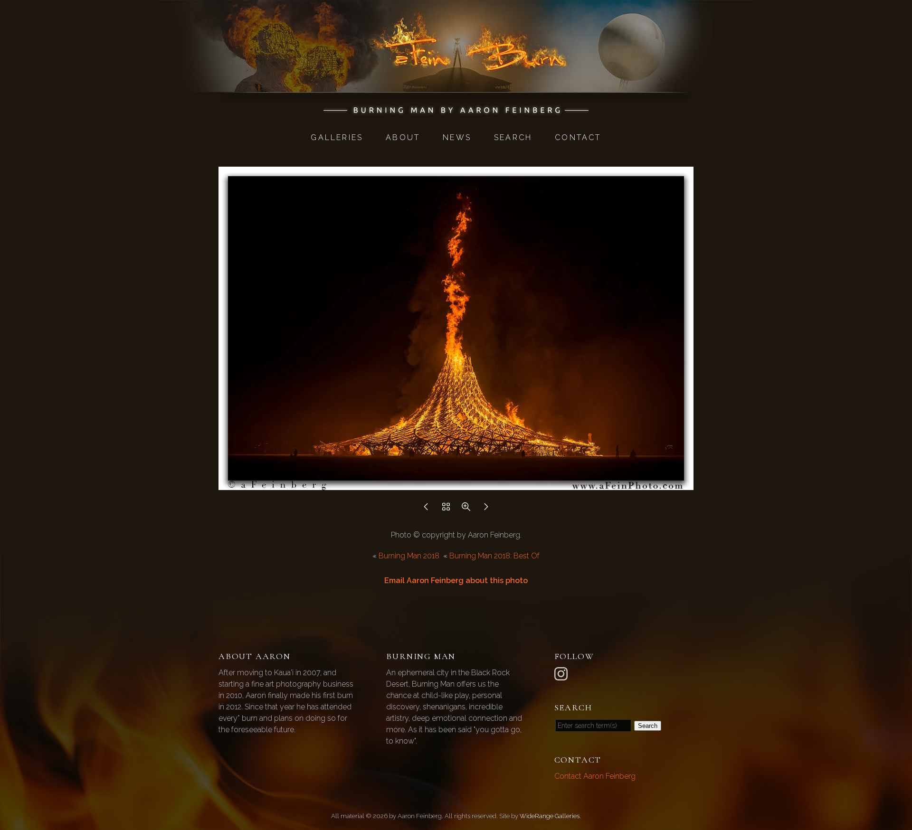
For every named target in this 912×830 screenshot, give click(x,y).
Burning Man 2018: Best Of (494, 555)
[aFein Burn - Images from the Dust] (456, 109)
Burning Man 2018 (409, 555)
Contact (578, 137)
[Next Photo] (486, 509)
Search (513, 137)
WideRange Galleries (550, 816)
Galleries (337, 137)
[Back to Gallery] (446, 509)
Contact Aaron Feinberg (595, 776)
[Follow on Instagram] (562, 673)
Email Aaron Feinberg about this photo (456, 580)
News (457, 137)
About (403, 137)
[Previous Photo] (426, 509)
